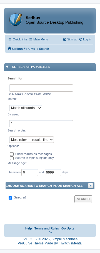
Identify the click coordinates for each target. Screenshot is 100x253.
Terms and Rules (46, 228)
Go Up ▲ (68, 228)
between (15, 172)
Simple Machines (64, 239)
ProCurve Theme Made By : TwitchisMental (50, 243)
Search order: (17, 130)
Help (28, 228)
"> (50, 232)
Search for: (16, 78)
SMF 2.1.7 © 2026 (36, 239)
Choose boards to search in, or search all (44, 185)
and (42, 172)
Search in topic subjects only (34, 157)
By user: (13, 114)
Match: (12, 98)
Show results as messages (33, 154)
